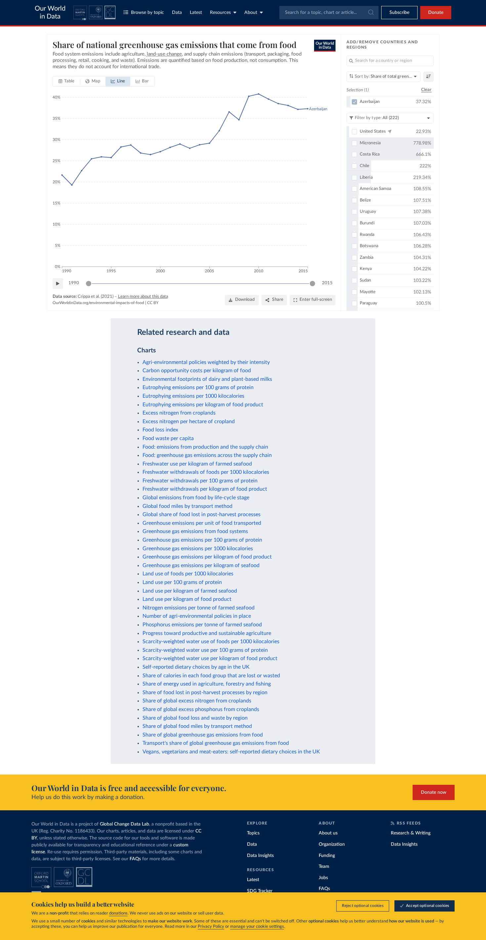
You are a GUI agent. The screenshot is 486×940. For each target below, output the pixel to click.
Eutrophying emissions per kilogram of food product (202, 404)
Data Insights (260, 855)
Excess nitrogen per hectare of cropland (188, 421)
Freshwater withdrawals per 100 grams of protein (200, 480)
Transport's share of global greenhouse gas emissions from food (215, 743)
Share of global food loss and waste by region (195, 718)
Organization (332, 844)
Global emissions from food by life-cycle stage (195, 497)
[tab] (66, 81)
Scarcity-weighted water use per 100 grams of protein (205, 650)
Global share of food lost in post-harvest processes (201, 514)
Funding (327, 855)
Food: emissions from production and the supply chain (205, 447)
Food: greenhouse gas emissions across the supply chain (207, 455)
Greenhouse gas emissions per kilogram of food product (207, 557)
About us (328, 833)
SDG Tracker (259, 891)
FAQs (135, 859)
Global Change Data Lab (124, 824)
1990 (73, 283)
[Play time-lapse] (58, 283)
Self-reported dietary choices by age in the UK (196, 667)
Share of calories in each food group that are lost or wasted (211, 675)
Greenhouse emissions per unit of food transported (201, 523)
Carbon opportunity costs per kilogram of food (196, 370)
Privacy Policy (211, 926)
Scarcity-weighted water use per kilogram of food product (209, 658)
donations (118, 913)
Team (324, 866)
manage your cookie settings (257, 926)
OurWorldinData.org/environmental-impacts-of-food (98, 303)
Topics (253, 833)
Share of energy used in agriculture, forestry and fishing (206, 684)
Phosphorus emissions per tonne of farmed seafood (202, 624)
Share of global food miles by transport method (197, 726)
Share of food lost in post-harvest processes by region (204, 692)
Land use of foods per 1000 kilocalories (187, 573)
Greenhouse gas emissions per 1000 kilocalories (197, 548)
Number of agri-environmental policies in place (196, 616)
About (250, 12)
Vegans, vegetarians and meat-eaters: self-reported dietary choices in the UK (231, 751)
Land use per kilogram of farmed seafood (189, 591)
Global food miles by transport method (187, 506)
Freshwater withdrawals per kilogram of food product (204, 489)
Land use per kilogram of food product (186, 599)
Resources (220, 12)
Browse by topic (147, 12)
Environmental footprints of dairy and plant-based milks (207, 379)
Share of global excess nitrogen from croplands (196, 700)
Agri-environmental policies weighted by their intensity (206, 362)
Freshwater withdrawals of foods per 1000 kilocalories (205, 472)
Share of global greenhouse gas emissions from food (202, 735)
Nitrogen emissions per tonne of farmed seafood (198, 607)
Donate (435, 12)
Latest (196, 12)
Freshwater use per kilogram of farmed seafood (197, 464)
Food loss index (160, 429)
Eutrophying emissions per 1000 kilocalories (193, 396)
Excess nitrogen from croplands (179, 413)
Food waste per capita (168, 438)
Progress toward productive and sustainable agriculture (206, 633)
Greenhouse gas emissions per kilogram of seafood (201, 565)
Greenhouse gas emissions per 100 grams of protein (202, 540)
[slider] (88, 283)
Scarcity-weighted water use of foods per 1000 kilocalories (210, 641)
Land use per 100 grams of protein (182, 582)
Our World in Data (50, 12)
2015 (327, 283)
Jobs (323, 877)
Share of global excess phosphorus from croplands (200, 709)
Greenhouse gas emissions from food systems (195, 531)
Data (177, 12)
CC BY (152, 303)
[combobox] (329, 12)
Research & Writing (410, 833)
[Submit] (370, 12)
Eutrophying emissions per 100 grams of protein (198, 387)
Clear (426, 90)
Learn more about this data (143, 296)
